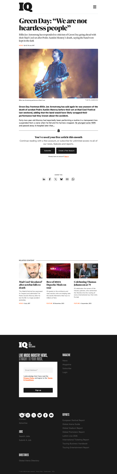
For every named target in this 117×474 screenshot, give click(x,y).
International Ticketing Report (75, 439)
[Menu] (94, 7)
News (65, 360)
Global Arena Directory (29, 460)
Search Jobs (24, 436)
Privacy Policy (39, 471)
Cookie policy (47, 471)
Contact (22, 419)
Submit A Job (25, 440)
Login (64, 372)
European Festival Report (73, 420)
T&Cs (53, 471)
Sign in (66, 156)
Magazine (66, 364)
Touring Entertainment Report (75, 447)
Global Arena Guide (71, 424)
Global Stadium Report (72, 428)
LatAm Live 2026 (69, 436)
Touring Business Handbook (74, 443)
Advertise (23, 423)
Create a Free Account (66, 151)
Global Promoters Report (73, 432)
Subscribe (47, 151)
